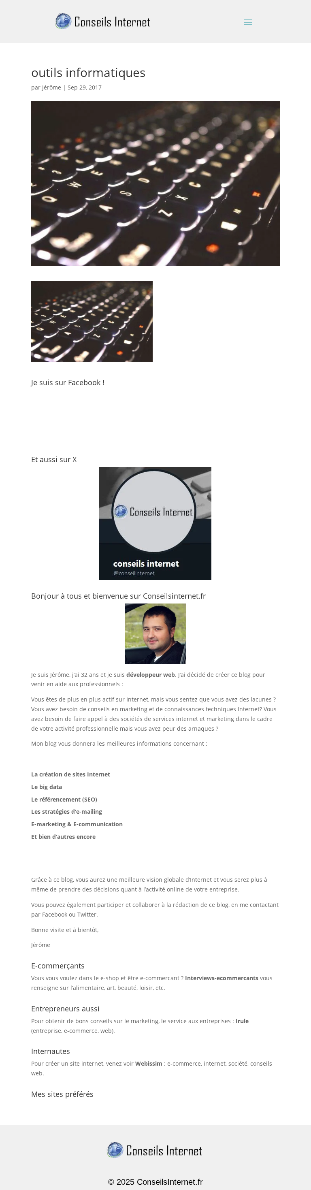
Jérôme (51, 87)
